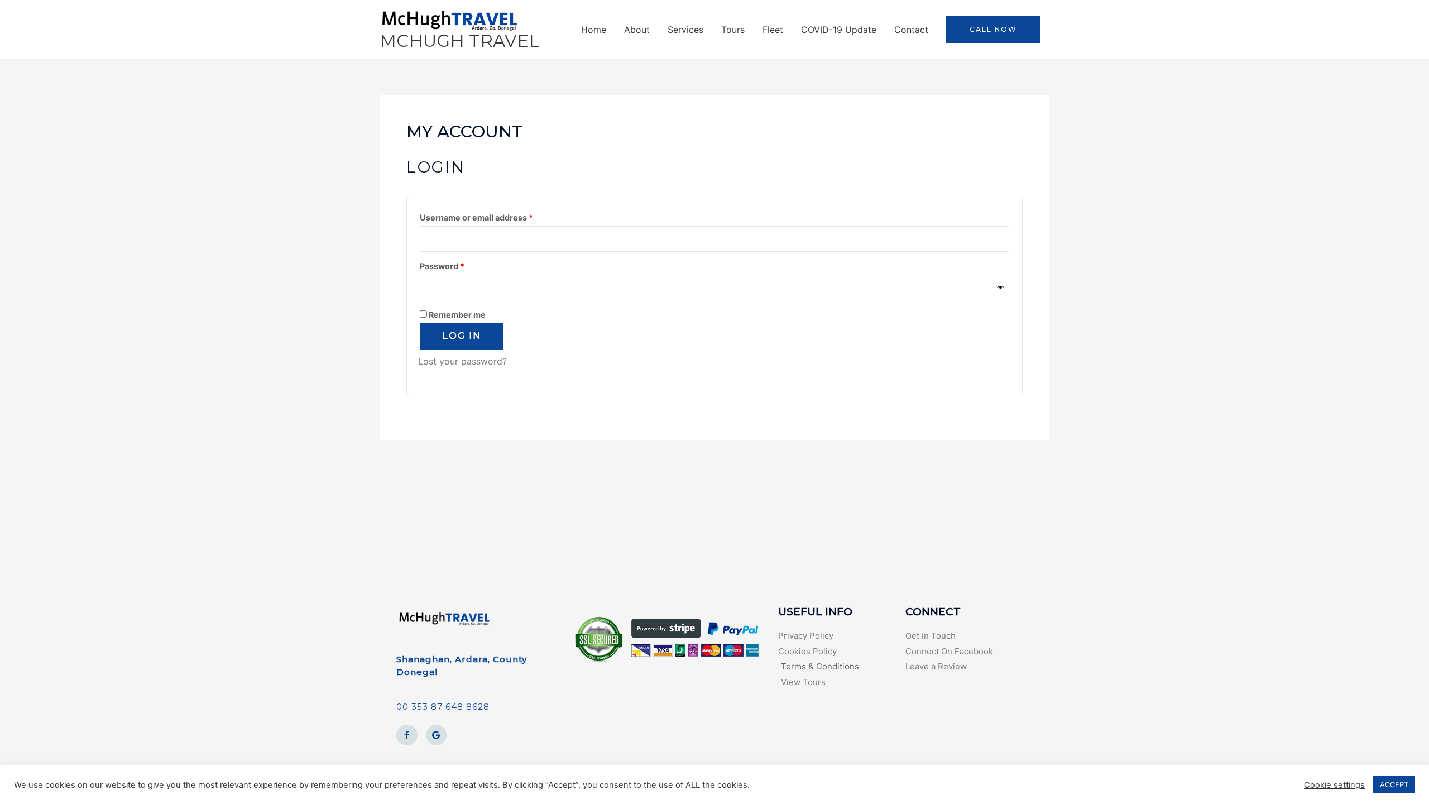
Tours (733, 29)
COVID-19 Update (838, 29)
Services (685, 29)
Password (460, 265)
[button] (993, 29)
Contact (911, 29)
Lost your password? (462, 361)
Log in (461, 336)
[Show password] (1001, 287)
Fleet (773, 29)
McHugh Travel (459, 40)
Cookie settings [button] (1334, 785)
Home (593, 29)
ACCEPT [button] (1394, 784)
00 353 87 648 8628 (443, 706)
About (637, 29)
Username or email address (494, 216)
